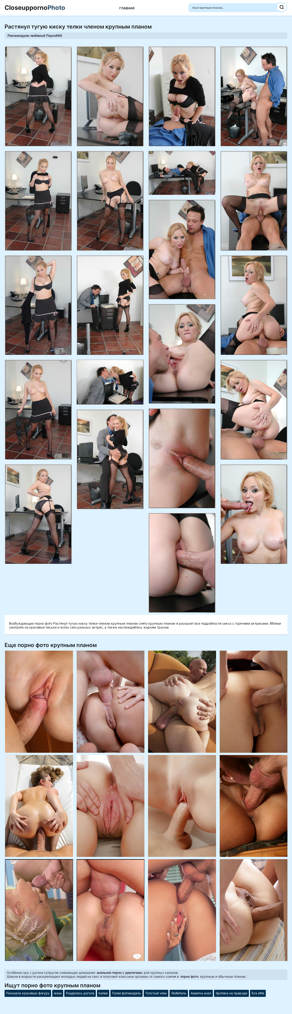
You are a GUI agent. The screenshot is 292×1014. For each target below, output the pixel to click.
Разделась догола (80, 993)
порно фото (189, 976)
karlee (103, 993)
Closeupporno (35, 7)
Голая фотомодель (126, 993)
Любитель (178, 993)
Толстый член (156, 993)
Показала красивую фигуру (28, 993)
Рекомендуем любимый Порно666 (35, 35)
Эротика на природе (231, 993)
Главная (127, 8)
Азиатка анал (201, 993)
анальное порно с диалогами (119, 972)
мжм (58, 993)
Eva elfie (258, 993)
